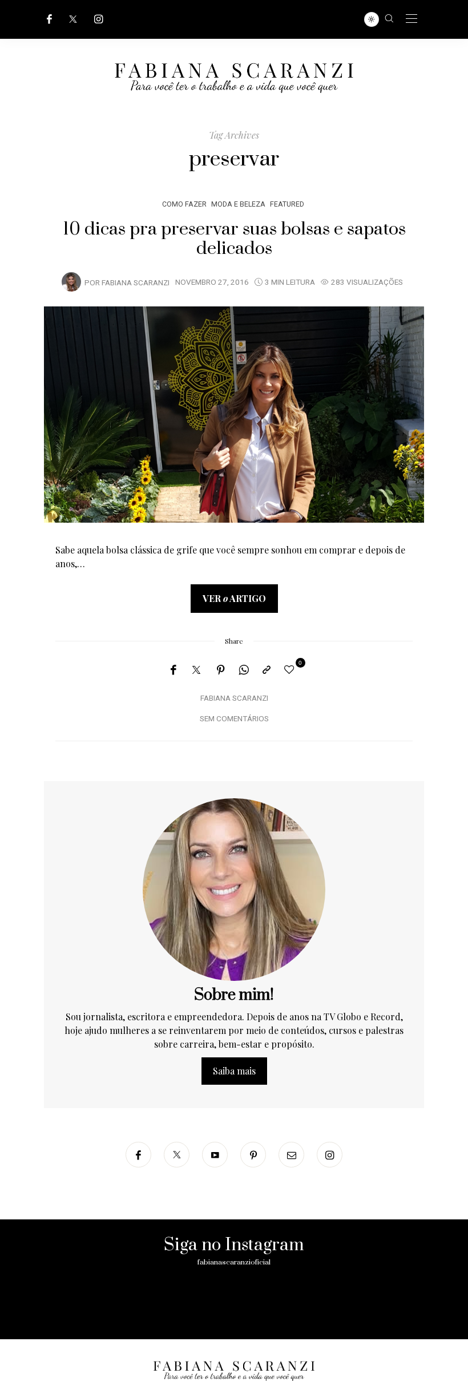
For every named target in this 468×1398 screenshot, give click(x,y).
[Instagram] (98, 19)
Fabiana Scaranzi (136, 283)
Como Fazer (184, 204)
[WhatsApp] (244, 669)
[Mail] (291, 1154)
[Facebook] (49, 19)
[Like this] (291, 669)
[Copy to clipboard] (266, 669)
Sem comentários (234, 719)
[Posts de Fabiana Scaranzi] (71, 282)
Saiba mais (234, 1071)
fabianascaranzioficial (234, 1262)
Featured (287, 204)
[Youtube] (215, 1154)
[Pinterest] (221, 669)
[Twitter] (73, 19)
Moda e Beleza (238, 204)
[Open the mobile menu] (411, 19)
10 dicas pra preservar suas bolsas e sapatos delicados (234, 239)
